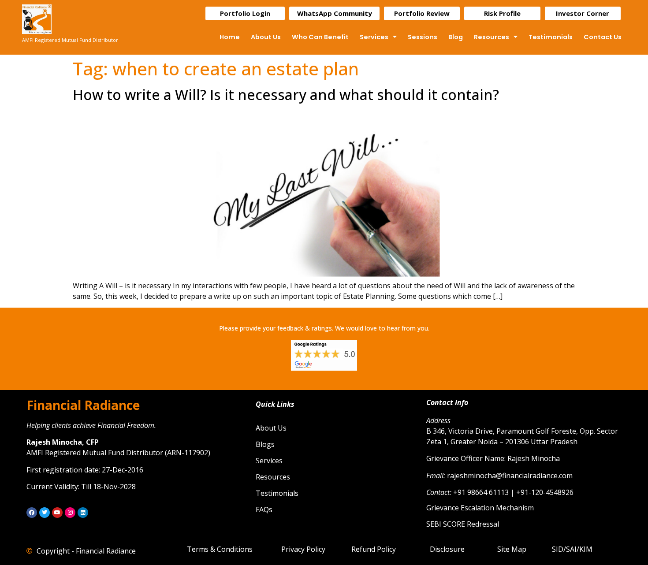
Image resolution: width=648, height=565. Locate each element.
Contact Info (447, 402)
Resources (491, 37)
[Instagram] (70, 512)
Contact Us (603, 37)
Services (374, 37)
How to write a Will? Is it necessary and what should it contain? (286, 94)
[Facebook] (31, 512)
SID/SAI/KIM (572, 549)
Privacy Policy (303, 549)
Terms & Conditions (220, 549)
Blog (455, 37)
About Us (266, 37)
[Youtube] (57, 512)
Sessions (422, 37)
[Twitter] (44, 512)
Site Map (511, 549)
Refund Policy (373, 549)
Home (230, 37)
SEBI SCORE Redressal (462, 524)
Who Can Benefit (320, 37)
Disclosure (447, 549)
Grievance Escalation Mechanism (480, 508)
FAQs (264, 509)
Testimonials (551, 37)
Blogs (265, 444)
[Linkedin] (83, 512)
